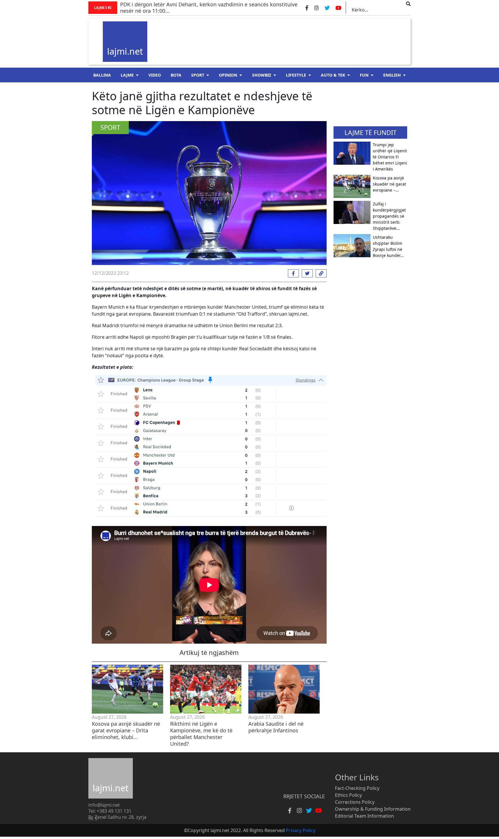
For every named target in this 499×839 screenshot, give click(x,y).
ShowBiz (261, 75)
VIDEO (154, 75)
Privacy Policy (300, 830)
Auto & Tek (333, 75)
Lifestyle (296, 75)
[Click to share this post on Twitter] (306, 273)
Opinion (228, 75)
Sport (197, 75)
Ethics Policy (348, 795)
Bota (176, 75)
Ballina (102, 75)
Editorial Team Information (364, 816)
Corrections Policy (355, 802)
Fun (364, 75)
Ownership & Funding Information (373, 809)
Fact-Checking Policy (357, 788)
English (392, 75)
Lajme (127, 75)
